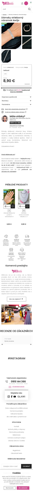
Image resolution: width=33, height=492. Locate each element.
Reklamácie (16, 435)
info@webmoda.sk (18, 386)
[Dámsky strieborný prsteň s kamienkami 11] (9, 196)
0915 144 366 (15, 123)
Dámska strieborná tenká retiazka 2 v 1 (24, 214)
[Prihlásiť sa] (22, 4)
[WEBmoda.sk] (9, 397)
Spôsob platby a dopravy (16, 429)
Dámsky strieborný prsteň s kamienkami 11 (9, 214)
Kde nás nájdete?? (15, 299)
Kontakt (16, 426)
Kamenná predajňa (16, 411)
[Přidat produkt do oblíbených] (13, 206)
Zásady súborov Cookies (16, 441)
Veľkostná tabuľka (16, 414)
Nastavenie (9, 488)
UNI (5, 74)
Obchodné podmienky (16, 432)
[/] (6, 236)
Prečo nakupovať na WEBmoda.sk (16, 408)
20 (9, 210)
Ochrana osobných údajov (16, 438)
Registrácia (16, 450)
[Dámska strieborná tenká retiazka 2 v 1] (24, 196)
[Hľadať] (29, 9)
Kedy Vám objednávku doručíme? (15, 109)
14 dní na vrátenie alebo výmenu (14, 112)
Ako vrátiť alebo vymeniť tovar (16, 417)
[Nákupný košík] (26, 3)
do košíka (9, 206)
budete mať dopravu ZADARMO (20, 91)
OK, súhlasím (23, 488)
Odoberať (26, 466)
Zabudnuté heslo (16, 453)
